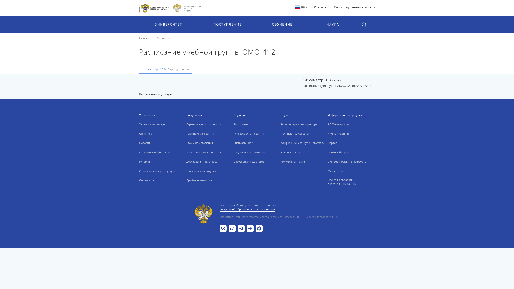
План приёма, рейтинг (200, 133)
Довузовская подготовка (201, 161)
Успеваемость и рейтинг (249, 133)
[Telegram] (241, 228)
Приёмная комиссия (199, 180)
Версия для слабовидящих (322, 217)
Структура (145, 133)
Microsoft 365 (336, 171)
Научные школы (291, 152)
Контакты (320, 7)
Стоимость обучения (199, 143)
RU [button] (303, 7)
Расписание (163, 38)
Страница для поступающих (203, 124)
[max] (259, 228)
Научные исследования (295, 133)
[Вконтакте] (223, 228)
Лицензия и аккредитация (250, 152)
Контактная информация (154, 152)
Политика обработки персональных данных (342, 182)
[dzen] (250, 228)
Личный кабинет (338, 133)
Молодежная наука (293, 161)
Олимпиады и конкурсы (201, 171)
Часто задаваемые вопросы (203, 152)
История (144, 161)
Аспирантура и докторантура (299, 124)
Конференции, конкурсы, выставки (302, 143)
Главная (144, 38)
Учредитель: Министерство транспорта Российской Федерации (259, 217)
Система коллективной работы (347, 161)
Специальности (243, 143)
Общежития (146, 180)
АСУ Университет (338, 124)
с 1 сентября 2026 (165, 69)
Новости (144, 143)
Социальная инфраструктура (157, 171)
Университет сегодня (152, 124)
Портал (332, 143)
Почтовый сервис (339, 152)
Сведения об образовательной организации (247, 209)
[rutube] (232, 228)
